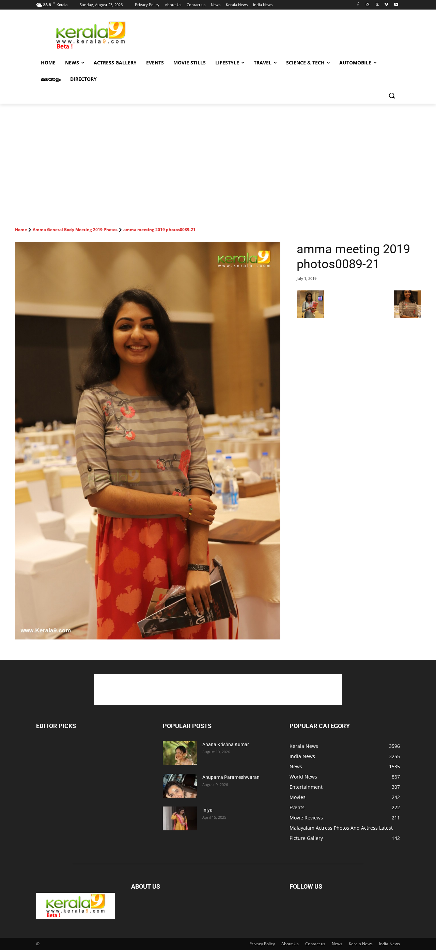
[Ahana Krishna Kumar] (180, 753)
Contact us (315, 944)
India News (389, 944)
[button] (392, 95)
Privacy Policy (262, 944)
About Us (290, 944)
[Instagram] (368, 5)
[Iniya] (180, 818)
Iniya (207, 810)
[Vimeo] (386, 5)
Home (21, 229)
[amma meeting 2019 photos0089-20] (310, 316)
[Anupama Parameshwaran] (180, 786)
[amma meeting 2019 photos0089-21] (147, 440)
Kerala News (361, 944)
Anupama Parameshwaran (231, 777)
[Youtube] (396, 5)
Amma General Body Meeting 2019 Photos (75, 229)
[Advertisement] (269, 34)
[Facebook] (358, 5)
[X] (377, 5)
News (337, 944)
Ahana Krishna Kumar (225, 744)
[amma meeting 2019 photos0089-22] (407, 316)
